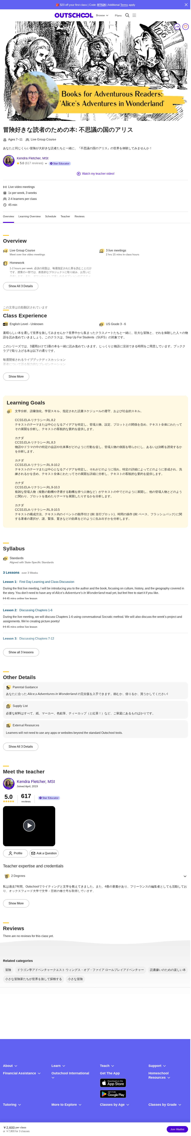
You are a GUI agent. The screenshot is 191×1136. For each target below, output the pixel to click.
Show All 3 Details (21, 286)
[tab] (8, 216)
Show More (16, 376)
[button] (95, 876)
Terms (124, 4)
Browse (100, 15)
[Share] (177, 27)
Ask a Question (47, 853)
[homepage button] (74, 15)
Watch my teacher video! (98, 173)
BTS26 (101, 4)
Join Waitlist (177, 1129)
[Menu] (134, 15)
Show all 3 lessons (21, 652)
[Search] (127, 15)
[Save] (185, 27)
